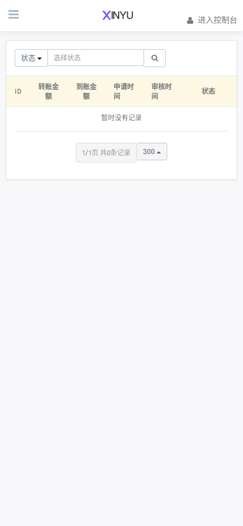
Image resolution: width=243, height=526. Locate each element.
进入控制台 (217, 20)
